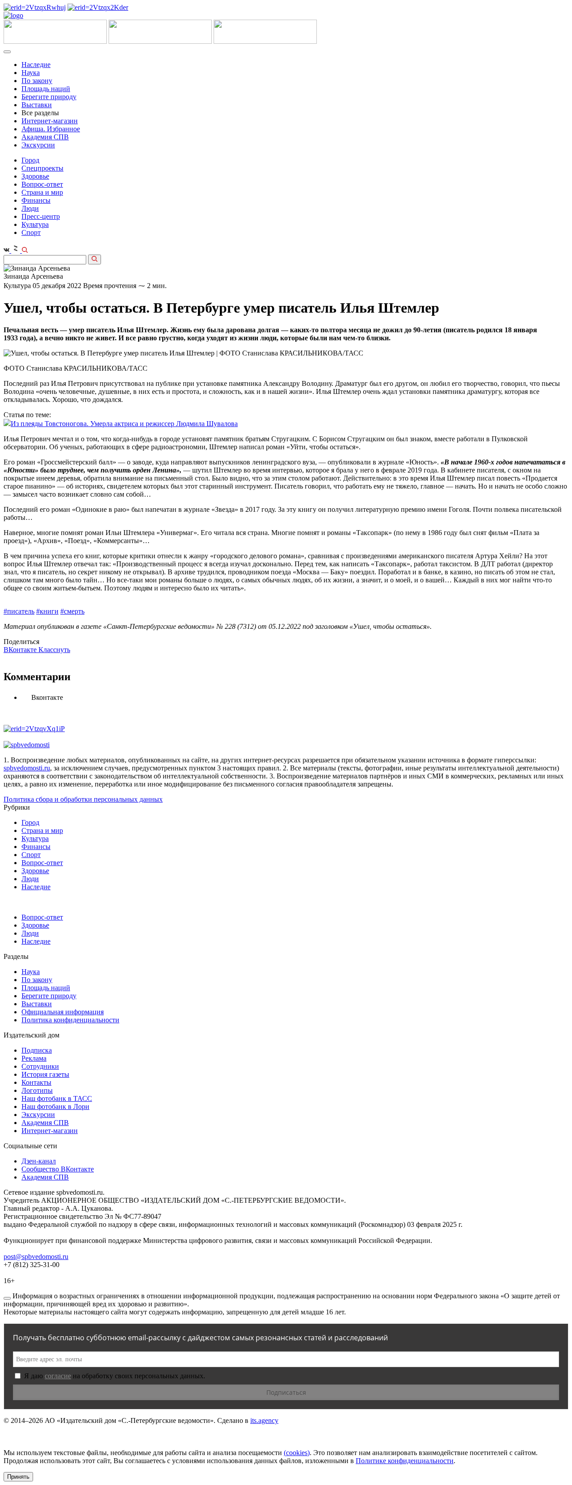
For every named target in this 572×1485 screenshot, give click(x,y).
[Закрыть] (7, 1298)
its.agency (264, 1420)
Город (30, 160)
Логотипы (37, 1090)
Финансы (35, 200)
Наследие (35, 64)
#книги (47, 611)
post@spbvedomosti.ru (36, 1256)
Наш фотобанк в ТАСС (56, 1098)
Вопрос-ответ (42, 184)
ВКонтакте (21, 649)
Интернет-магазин (49, 121)
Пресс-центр (40, 216)
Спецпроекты (42, 168)
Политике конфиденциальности (405, 1460)
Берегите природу (48, 96)
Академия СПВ (45, 137)
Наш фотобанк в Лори (55, 1106)
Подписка (36, 1050)
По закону (36, 80)
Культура (35, 224)
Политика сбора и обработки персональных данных (83, 799)
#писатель (19, 611)
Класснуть (54, 649)
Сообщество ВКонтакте (57, 1169)
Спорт (31, 232)
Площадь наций (45, 88)
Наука (30, 72)
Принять (18, 1476)
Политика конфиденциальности (70, 1020)
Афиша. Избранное (50, 129)
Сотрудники (40, 1066)
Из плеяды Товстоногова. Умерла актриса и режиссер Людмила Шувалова (124, 423)
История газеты (45, 1074)
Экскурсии (38, 145)
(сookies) (297, 1452)
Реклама (33, 1058)
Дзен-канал (38, 1161)
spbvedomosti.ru (27, 768)
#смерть (72, 611)
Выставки (36, 105)
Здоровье (35, 176)
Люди (30, 208)
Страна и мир (42, 192)
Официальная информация (62, 1012)
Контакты (36, 1082)
